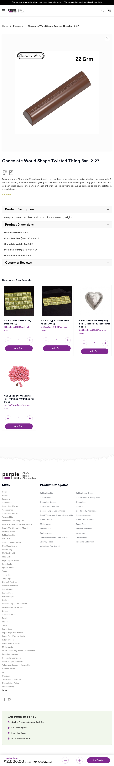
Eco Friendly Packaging (12, 607)
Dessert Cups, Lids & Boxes (14, 604)
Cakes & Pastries (9, 582)
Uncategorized (46, 542)
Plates (5, 622)
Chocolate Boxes (10, 514)
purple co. (80, 533)
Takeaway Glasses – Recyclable (16, 665)
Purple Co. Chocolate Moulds (15, 528)
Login (4, 690)
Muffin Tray (7, 550)
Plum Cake (6, 557)
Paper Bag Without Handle (13, 636)
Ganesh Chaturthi (83, 515)
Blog (4, 672)
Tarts (4, 571)
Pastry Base (7, 593)
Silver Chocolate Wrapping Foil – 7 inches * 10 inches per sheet (94, 324)
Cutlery (5, 600)
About (5, 496)
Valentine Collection (85, 542)
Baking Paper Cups (84, 493)
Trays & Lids (7, 517)
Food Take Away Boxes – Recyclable (18, 651)
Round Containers (10, 654)
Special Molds (8, 568)
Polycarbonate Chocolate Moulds (17, 524)
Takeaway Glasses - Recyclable (54, 537)
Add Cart (18, 348)
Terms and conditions (11, 679)
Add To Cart (99, 760)
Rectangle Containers (11, 658)
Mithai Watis (7, 647)
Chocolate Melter (10, 506)
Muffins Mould (8, 553)
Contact (6, 676)
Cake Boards (7, 589)
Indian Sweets (8, 640)
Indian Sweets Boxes (11, 644)
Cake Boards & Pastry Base (88, 498)
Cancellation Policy (10, 683)
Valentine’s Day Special (50, 546)
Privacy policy (8, 687)
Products (18, 26)
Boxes (5, 611)
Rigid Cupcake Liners (11, 560)
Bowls (5, 618)
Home (5, 26)
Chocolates (7, 503)
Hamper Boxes (8, 669)
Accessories (7, 510)
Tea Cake (6, 575)
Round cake (7, 564)
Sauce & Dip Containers (12, 662)
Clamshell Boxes (9, 615)
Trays (4, 625)
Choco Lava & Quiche (11, 542)
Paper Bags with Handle (12, 633)
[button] (107, 38)
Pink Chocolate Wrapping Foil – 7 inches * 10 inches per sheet (18, 399)
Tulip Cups (6, 579)
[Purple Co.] (16, 10)
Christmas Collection (49, 506)
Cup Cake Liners (9, 546)
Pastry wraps (8, 597)
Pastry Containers (10, 586)
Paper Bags (7, 629)
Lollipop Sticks (8, 532)
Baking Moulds (8, 535)
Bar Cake (6, 539)
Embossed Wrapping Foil (13, 521)
